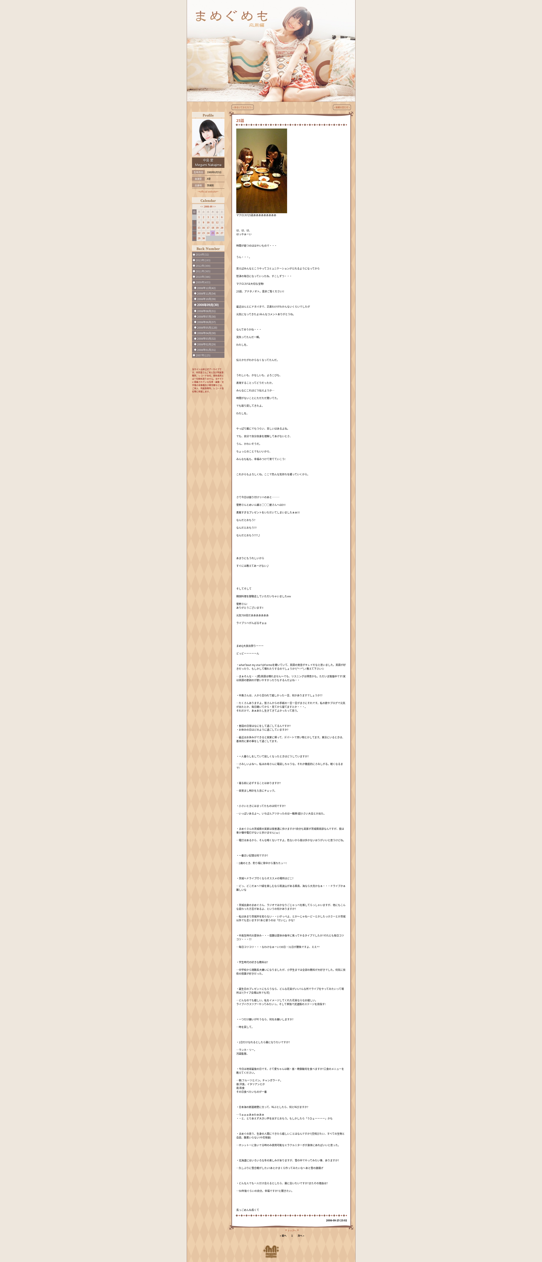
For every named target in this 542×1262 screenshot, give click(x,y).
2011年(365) (203, 271)
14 (194, 227)
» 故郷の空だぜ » (342, 107)
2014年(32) (202, 254)
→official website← (208, 191)
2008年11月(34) (206, 293)
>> (214, 206)
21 (194, 233)
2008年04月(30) (206, 333)
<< (202, 206)
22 (199, 233)
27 (222, 233)
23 (203, 233)
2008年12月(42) (206, 288)
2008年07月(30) (206, 316)
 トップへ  (292, 1230)
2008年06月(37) (206, 322)
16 (203, 227)
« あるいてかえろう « (243, 107)
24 (208, 233)
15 (199, 227)
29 (199, 238)
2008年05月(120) (207, 327)
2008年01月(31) (206, 349)
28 (194, 238)
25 (213, 233)
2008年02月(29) (206, 344)
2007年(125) (203, 355)
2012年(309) (203, 265)
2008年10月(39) (206, 299)
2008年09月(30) (208, 305)
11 (213, 222)
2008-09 (208, 206)
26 (217, 233)
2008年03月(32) (206, 338)
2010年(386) (203, 276)
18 (213, 227)
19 (217, 227)
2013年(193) (203, 260)
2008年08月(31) (206, 311)
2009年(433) (203, 282)
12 (217, 222)
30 (203, 238)
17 (208, 227)
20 (222, 227)
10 (208, 222)
